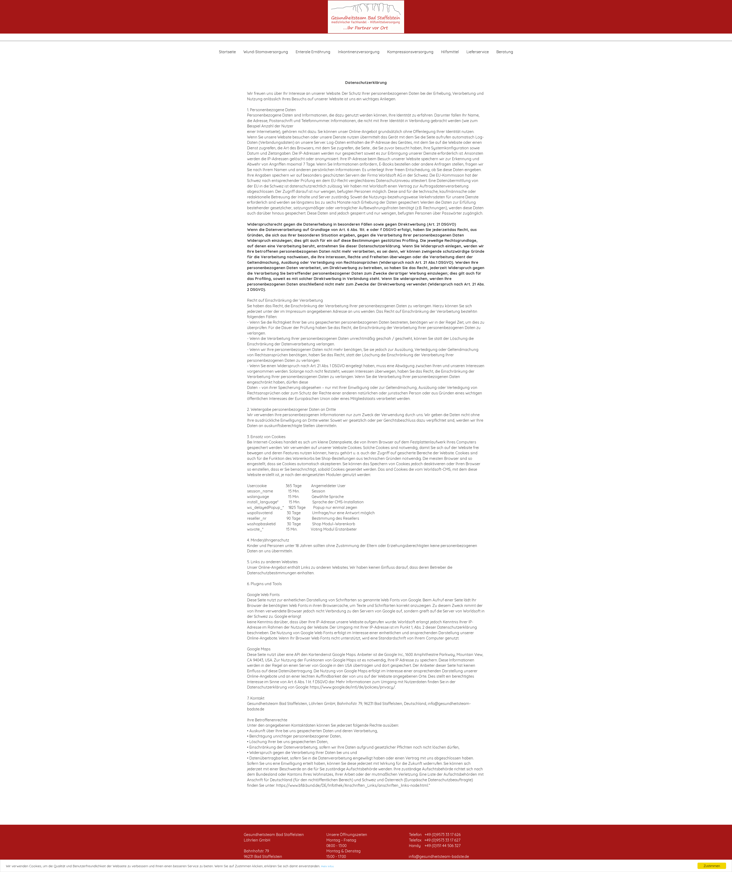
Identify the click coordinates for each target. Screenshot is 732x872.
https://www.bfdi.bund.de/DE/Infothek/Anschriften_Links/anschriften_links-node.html (352, 785)
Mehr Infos (327, 866)
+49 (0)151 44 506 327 (443, 845)
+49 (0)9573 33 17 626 (443, 834)
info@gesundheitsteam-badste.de (439, 856)
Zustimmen (712, 866)
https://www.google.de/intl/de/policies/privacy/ (352, 687)
